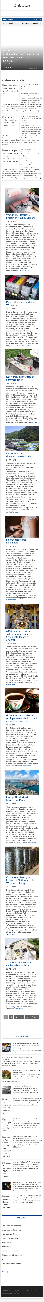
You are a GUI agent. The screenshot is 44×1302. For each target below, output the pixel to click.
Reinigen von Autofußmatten (22, 1086)
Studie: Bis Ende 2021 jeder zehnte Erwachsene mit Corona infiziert (31, 118)
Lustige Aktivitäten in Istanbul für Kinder (17, 798)
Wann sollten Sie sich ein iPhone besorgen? (27, 1196)
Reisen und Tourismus (10, 1251)
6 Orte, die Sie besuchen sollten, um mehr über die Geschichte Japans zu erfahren (19, 635)
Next (40, 19)
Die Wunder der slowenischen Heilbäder (19, 455)
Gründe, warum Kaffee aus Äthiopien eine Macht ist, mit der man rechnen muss (21, 718)
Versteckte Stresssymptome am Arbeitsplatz (27, 1099)
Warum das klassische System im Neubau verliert (20, 216)
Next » (34, 1017)
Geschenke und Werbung (11, 1230)
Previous (36, 19)
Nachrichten (8, 53)
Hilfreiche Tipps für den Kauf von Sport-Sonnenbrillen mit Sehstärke (25, 1137)
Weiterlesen (33, 111)
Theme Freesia (21, 1291)
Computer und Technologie (12, 1226)
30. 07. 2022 (8, 64)
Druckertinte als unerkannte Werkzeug (25, 1044)
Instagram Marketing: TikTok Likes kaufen (26, 1162)
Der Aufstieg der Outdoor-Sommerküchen (20, 378)
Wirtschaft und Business (11, 1263)
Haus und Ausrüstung (10, 1234)
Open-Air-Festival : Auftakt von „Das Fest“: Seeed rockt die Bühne (30, 87)
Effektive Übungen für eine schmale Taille (26, 1119)
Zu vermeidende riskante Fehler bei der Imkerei (19, 964)
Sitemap (5, 1271)
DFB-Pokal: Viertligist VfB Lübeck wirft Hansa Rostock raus (20, 59)
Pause (34, 19)
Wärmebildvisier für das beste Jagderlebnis (27, 1182)
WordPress (30, 1291)
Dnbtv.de (22, 5)
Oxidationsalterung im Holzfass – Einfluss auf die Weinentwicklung (20, 880)
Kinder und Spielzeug (10, 1238)
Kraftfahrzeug (7, 1242)
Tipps (4, 1259)
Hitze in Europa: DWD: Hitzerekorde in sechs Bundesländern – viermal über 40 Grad (30, 153)
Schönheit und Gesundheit (12, 1255)
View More (7, 67)
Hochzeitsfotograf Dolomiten (16, 541)
